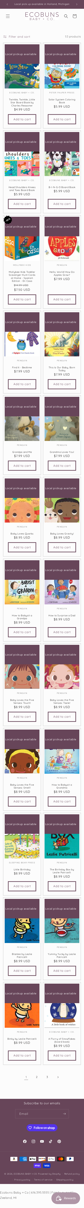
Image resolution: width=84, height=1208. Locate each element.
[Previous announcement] (7, 4)
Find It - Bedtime (22, 367)
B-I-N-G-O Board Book (62, 187)
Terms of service (43, 1179)
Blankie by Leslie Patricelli (22, 956)
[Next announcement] (76, 4)
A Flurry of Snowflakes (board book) (61, 1040)
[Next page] (58, 1077)
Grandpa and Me (22, 452)
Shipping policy (64, 1179)
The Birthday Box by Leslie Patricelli (62, 871)
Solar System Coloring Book (62, 101)
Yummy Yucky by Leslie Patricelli (62, 956)
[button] (8, 16)
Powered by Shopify (49, 1173)
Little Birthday (22, 869)
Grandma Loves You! (62, 452)
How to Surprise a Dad (61, 615)
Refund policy (72, 1173)
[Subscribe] (64, 1113)
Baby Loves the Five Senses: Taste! (62, 702)
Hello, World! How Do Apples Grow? (62, 273)
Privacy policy (22, 1179)
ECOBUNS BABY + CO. (26, 1173)
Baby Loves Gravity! (62, 533)
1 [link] (26, 1077)
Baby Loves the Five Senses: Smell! (22, 786)
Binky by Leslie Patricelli (22, 1038)
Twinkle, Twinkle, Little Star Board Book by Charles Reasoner (22, 102)
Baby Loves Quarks (22, 533)
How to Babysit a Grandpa (22, 617)
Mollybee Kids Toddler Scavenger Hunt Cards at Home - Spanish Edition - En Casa (22, 276)
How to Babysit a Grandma (62, 786)
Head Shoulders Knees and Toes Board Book (22, 189)
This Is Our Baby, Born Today (62, 369)
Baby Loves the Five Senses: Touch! (22, 702)
